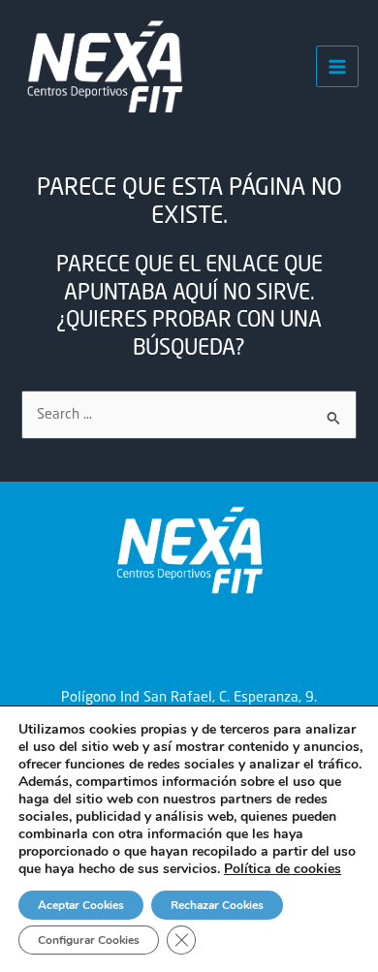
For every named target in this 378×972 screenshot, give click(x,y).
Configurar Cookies (89, 940)
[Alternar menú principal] (337, 67)
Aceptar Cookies (81, 905)
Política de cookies (282, 869)
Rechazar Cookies (217, 905)
